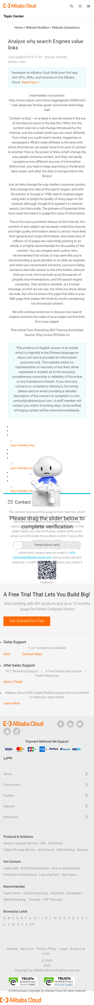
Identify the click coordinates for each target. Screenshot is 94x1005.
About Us (27, 949)
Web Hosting (66, 849)
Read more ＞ (31, 82)
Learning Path (49, 874)
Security (82, 849)
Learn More (17, 445)
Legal (63, 949)
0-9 (32, 924)
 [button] (17, 544)
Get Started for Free (26, 620)
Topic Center (12, 893)
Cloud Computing (35, 893)
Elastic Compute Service (20, 843)
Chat (6, 654)
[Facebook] (60, 724)
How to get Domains (65, 868)
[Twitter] (80, 724)
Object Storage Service (19, 849)
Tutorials (34, 899)
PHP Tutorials (52, 899)
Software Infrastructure (20, 874)
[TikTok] (16, 731)
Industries (57, 893)
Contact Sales (32, 654)
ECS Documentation (35, 868)
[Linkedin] (70, 724)
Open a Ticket (13, 682)
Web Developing (14, 899)
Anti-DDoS (55, 843)
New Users (69, 874)
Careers (12, 949)
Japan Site (10, 868)
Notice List (77, 949)
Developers (74, 893)
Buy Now (29, 445)
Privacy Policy (46, 949)
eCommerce (45, 849)
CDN (42, 843)
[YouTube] (7, 731)
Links (46, 953)
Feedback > (47, 582)
